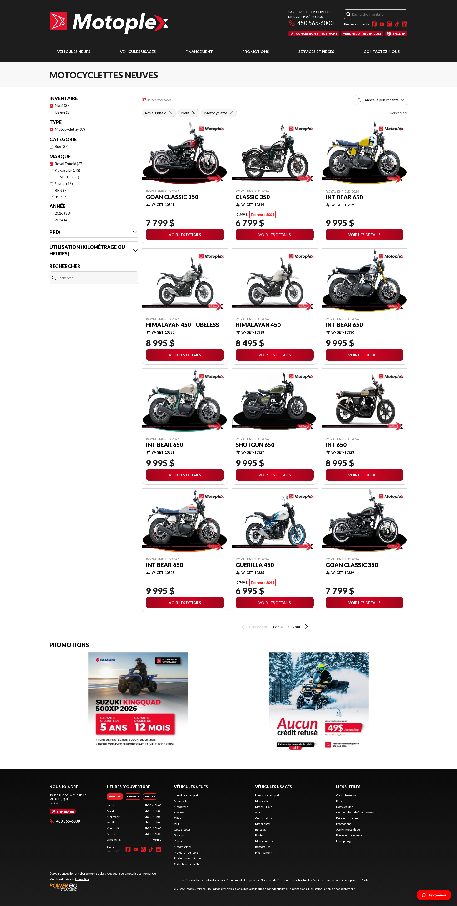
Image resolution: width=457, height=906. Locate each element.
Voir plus (56, 196)
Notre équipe (344, 806)
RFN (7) (61, 190)
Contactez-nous (382, 51)
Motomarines (183, 847)
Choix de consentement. (339, 888)
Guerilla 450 (255, 565)
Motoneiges (263, 824)
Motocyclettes (183, 801)
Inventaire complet (186, 795)
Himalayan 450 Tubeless (182, 324)
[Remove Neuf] (193, 113)
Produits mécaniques (187, 858)
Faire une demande (348, 818)
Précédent (258, 626)
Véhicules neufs (73, 51)
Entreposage (344, 841)
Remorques (262, 847)
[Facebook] (374, 24)
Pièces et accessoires (350, 835)
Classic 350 (253, 197)
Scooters (179, 812)
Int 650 (336, 444)
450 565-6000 (315, 22)
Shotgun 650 (255, 444)
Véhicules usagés (138, 51)
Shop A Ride (82, 879)
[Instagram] (389, 24)
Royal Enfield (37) (69, 163)
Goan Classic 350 (172, 197)
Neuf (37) (62, 105)
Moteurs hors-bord (186, 852)
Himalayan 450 (258, 324)
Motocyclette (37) (70, 129)
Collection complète (187, 864)
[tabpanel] (134, 822)
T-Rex (177, 818)
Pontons (179, 841)
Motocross (181, 806)
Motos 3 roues (264, 806)
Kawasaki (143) (67, 170)
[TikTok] (397, 24)
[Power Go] (103, 887)
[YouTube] (382, 24)
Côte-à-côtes (182, 829)
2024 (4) (62, 219)
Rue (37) (61, 146)
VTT (176, 824)
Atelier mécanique (348, 829)
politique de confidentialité (268, 888)
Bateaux (179, 835)
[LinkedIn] (404, 24)
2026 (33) (63, 213)
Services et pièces (316, 51)
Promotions (255, 51)
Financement (199, 51)
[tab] (115, 796)
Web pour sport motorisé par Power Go (131, 873)
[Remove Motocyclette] (231, 113)
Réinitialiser (398, 113)
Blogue (340, 801)
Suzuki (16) (64, 183)
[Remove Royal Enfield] (170, 113)
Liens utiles (348, 786)
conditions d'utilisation (307, 888)
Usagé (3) (62, 112)
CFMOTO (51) (67, 177)
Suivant (294, 626)
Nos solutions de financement (355, 812)
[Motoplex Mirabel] (109, 23)
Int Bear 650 (344, 197)
